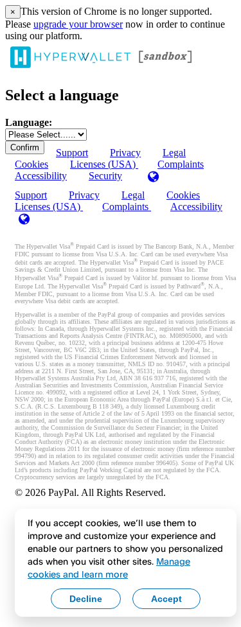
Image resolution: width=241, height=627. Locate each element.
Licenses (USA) (49, 206)
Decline (85, 599)
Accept (166, 599)
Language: (28, 122)
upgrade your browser (78, 24)
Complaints (180, 164)
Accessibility (41, 175)
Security (105, 175)
